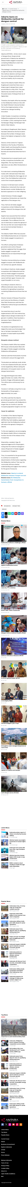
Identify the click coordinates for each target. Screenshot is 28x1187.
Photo (3, 1152)
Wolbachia (7, 505)
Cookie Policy (5, 1168)
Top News (4, 1015)
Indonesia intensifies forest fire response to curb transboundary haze (13, 1035)
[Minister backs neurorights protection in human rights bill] (4, 842)
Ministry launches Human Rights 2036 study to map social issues (17, 857)
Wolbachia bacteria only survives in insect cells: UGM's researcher (12, 609)
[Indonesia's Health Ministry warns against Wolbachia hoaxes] (14, 555)
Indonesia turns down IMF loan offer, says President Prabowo (17, 849)
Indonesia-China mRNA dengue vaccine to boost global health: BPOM (13, 677)
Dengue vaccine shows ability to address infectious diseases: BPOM (12, 654)
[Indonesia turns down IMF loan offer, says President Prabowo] (4, 850)
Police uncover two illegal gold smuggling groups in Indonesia (17, 938)
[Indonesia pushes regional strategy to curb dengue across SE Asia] (14, 783)
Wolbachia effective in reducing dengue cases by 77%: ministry (13, 587)
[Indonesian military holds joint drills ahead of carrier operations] (4, 923)
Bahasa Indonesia (6, 1160)
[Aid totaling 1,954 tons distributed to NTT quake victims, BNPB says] (4, 1050)
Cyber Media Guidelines (8, 1173)
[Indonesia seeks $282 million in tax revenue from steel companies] (4, 916)
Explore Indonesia (6, 1147)
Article (3, 1149)
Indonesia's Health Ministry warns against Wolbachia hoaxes (11, 564)
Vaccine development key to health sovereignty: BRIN (12, 699)
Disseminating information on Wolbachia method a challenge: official (13, 541)
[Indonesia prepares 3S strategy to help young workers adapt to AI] (4, 979)
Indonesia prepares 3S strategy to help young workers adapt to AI (16, 978)
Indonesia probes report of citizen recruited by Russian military (17, 834)
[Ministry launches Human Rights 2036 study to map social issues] (4, 857)
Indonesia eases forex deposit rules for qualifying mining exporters (17, 930)
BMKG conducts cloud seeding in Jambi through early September (17, 864)
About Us (4, 1171)
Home (6, 8)
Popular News (5, 901)
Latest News (5, 828)
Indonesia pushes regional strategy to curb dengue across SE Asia (13, 791)
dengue (4, 509)
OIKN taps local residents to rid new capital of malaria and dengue (12, 769)
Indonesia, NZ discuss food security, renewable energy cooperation (17, 963)
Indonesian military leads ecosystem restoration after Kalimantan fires (16, 970)
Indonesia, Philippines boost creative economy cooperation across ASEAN (17, 1042)
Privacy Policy (5, 1165)
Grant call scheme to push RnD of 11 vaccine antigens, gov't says (12, 722)
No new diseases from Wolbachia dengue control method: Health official (13, 632)
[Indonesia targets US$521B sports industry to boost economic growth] (4, 946)
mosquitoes (16, 505)
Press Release (5, 1155)
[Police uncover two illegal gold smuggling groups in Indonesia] (4, 939)
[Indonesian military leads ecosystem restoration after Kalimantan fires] (4, 971)
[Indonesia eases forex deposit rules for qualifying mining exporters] (4, 931)
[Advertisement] (14, 811)
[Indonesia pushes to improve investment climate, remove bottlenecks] (4, 954)
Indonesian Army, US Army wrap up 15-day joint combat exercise (17, 907)
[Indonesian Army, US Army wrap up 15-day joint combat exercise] (4, 908)
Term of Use (4, 1163)
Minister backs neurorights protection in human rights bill (17, 841)
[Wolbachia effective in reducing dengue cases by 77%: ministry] (14, 578)
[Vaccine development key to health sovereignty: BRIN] (14, 691)
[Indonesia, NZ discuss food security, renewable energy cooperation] (4, 963)
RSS (2, 1176)
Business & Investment (8, 1144)
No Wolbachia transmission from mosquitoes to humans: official (12, 480)
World (3, 1141)
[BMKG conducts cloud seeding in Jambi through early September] (4, 865)
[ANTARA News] (16, 2)
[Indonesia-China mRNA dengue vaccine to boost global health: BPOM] (14, 668)
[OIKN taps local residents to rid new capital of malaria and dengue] (14, 760)
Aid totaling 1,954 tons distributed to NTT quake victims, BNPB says (17, 1050)
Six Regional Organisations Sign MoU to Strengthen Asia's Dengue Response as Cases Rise (13, 746)
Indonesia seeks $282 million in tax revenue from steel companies (17, 915)
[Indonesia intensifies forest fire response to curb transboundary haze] (14, 1027)
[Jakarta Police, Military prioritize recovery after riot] (4, 1098)
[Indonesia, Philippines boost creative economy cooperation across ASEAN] (4, 1043)
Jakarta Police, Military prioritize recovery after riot (16, 1097)
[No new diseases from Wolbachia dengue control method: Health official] (14, 623)
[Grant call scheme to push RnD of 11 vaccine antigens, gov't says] (14, 714)
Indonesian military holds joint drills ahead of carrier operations (17, 923)
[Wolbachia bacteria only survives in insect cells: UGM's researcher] (14, 601)
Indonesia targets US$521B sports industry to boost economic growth (17, 946)
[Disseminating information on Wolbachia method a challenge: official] (14, 533)
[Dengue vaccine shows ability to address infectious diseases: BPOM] (14, 646)
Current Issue (13, 8)
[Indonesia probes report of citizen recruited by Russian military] (4, 834)
